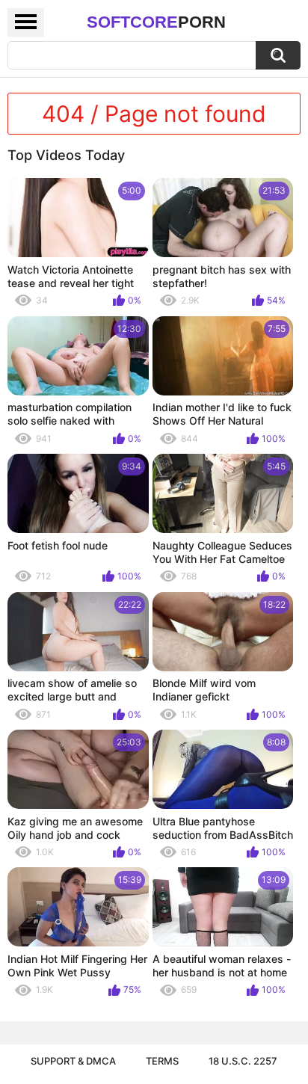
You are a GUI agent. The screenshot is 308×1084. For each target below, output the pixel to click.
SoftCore (156, 22)
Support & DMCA (73, 1061)
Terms (162, 1061)
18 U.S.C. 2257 (243, 1061)
